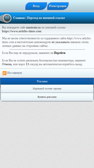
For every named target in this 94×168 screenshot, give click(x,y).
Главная (19, 18)
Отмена (7, 64)
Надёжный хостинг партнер (47, 88)
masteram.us (33, 27)
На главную (14, 73)
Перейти (59, 53)
